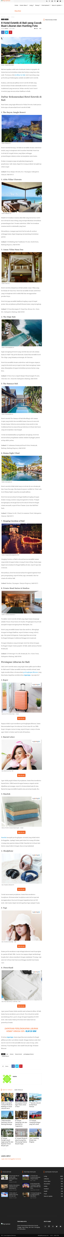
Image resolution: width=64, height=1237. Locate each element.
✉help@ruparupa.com (43, 1235)
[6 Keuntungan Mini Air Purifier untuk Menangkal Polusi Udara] (4, 1177)
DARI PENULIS (18, 1090)
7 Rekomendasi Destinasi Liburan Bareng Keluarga (6, 1122)
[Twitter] (57, 1)
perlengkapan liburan (30, 672)
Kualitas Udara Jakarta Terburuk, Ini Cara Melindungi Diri (14, 1186)
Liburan (11, 1054)
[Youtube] (60, 1)
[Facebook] (49, 1)
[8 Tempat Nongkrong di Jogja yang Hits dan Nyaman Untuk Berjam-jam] (7, 1132)
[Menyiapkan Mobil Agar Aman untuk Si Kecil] (21, 1097)
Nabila (6, 28)
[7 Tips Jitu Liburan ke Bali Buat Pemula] (35, 1097)
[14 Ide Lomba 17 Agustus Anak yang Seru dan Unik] (4, 1194)
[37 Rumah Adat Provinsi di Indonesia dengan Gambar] (25, 1177)
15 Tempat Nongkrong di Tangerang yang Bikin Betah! (35, 1194)
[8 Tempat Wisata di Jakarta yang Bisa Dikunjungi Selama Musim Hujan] (21, 1132)
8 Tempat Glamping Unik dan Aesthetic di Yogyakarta (21, 1123)
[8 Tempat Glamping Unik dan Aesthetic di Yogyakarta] (21, 1115)
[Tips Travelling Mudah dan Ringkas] (35, 1132)
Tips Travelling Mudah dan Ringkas (34, 1140)
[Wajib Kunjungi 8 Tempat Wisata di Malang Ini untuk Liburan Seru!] (7, 1097)
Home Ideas (23, 5)
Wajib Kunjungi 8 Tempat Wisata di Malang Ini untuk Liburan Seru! (6, 1105)
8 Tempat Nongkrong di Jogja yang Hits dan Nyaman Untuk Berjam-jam (7, 1141)
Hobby (6, 19)
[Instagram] (52, 1)
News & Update (56, 5)
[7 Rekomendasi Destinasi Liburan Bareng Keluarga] (7, 1115)
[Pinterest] (55, 1)
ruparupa (10, 1037)
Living (31, 5)
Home (16, 5)
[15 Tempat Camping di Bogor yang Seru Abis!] (35, 1115)
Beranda (3, 17)
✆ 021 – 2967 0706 (54, 1235)
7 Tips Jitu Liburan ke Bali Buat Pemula (35, 1104)
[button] (47, 1)
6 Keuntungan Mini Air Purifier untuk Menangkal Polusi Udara (14, 1178)
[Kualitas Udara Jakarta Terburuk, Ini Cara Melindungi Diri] (4, 1186)
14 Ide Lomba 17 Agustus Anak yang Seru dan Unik (13, 1194)
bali (7, 1054)
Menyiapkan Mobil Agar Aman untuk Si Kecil (21, 1104)
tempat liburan (5, 1056)
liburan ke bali (18, 1054)
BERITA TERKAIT (7, 1090)
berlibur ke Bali (20, 75)
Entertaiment (45, 5)
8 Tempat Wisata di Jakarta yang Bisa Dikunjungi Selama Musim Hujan (21, 1141)
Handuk (4, 837)
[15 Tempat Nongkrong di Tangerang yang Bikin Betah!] (25, 1194)
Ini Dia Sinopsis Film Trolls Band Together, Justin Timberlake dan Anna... (35, 1186)
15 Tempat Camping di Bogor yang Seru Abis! (35, 1122)
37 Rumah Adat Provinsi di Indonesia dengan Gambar (35, 1177)
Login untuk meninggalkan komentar (11, 1159)
